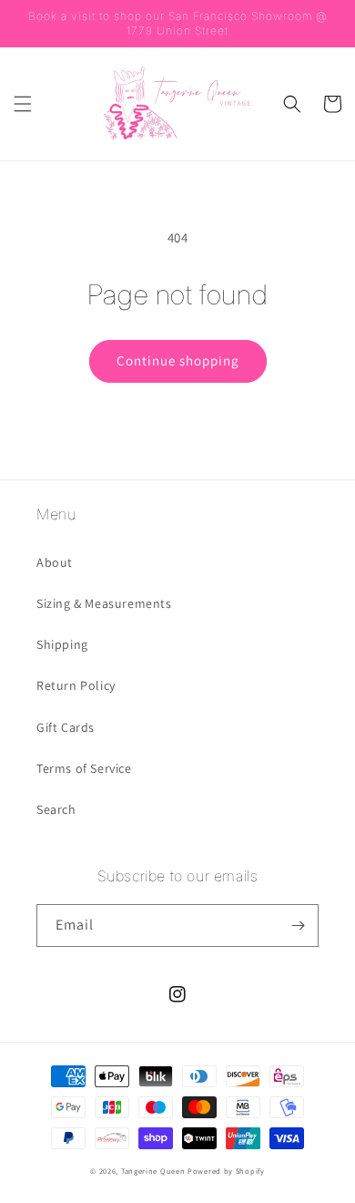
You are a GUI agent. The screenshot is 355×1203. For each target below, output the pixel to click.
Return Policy (76, 685)
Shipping (62, 644)
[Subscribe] (298, 925)
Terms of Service (84, 768)
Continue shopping (178, 360)
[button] (23, 104)
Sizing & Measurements (104, 603)
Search (56, 809)
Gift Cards (65, 727)
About (54, 562)
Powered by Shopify (226, 1171)
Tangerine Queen (153, 1171)
